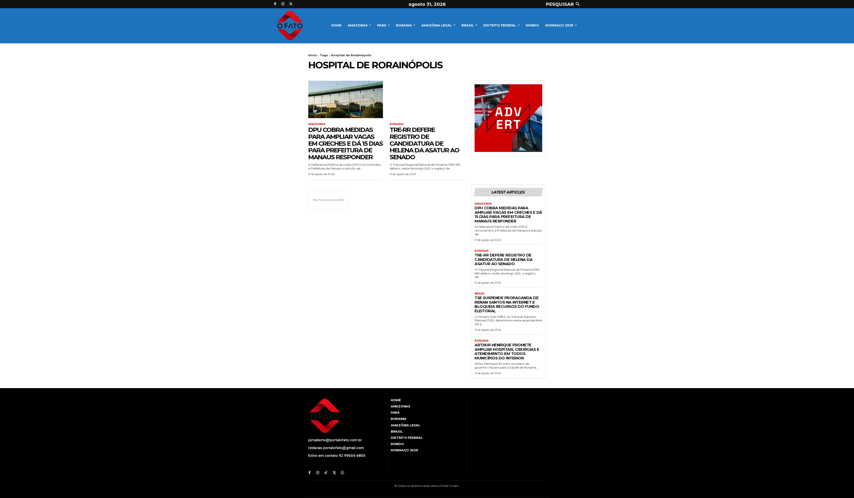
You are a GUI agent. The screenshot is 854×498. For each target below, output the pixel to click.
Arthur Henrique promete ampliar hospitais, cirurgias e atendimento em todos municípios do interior (507, 351)
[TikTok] (326, 473)
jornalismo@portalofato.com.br (335, 440)
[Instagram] (283, 4)
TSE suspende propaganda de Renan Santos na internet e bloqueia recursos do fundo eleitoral (507, 304)
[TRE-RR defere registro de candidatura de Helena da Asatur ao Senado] (427, 99)
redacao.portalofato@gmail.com (336, 448)
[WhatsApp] (343, 473)
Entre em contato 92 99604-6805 (336, 455)
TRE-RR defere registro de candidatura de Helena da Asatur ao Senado (424, 143)
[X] (291, 4)
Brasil (480, 293)
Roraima (397, 124)
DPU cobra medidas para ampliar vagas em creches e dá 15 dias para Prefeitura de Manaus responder (345, 143)
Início (312, 55)
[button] (564, 4)
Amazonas (316, 124)
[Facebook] (275, 4)
